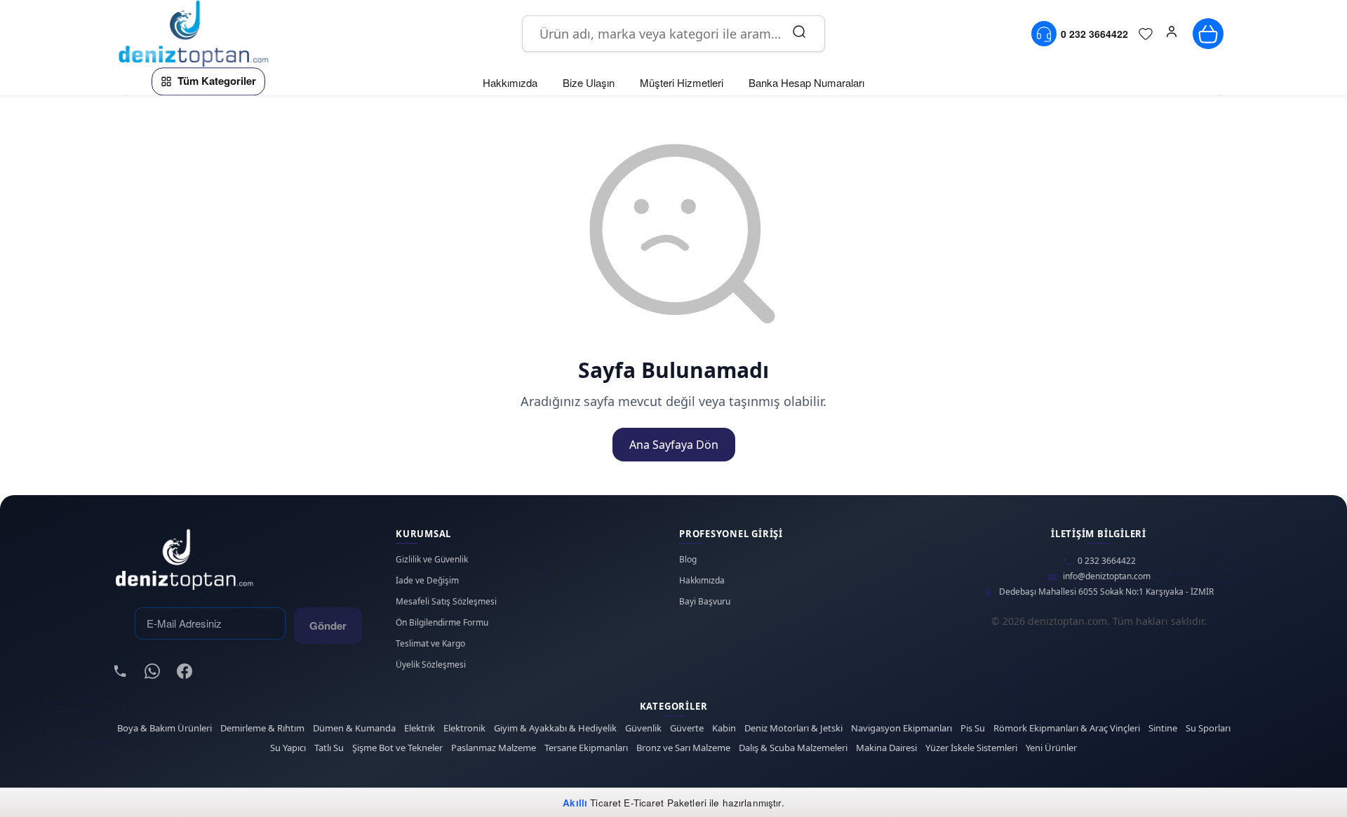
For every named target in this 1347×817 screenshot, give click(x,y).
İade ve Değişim (427, 580)
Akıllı (575, 802)
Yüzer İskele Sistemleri (971, 748)
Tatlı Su (329, 748)
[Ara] (799, 33)
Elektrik (419, 728)
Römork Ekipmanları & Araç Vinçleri (1066, 728)
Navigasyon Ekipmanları (901, 728)
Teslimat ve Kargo (430, 643)
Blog (688, 559)
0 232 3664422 (1107, 561)
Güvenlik (643, 728)
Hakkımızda (702, 580)
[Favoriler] (1145, 33)
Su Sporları (1208, 728)
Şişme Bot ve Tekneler (397, 748)
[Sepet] (1208, 33)
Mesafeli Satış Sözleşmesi (446, 601)
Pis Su (972, 728)
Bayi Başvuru (704, 601)
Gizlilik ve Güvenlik (432, 559)
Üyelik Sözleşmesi (431, 664)
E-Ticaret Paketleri (665, 802)
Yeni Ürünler (1051, 748)
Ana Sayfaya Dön (673, 444)
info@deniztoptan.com (1107, 576)
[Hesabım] (1171, 33)
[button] (1171, 33)
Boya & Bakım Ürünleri (164, 728)
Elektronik (464, 728)
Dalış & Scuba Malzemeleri (793, 748)
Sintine (1162, 728)
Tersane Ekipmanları (586, 748)
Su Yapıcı (288, 748)
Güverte (687, 728)
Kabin (724, 728)
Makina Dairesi (886, 748)
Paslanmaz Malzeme (493, 748)
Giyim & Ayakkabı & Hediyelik (555, 728)
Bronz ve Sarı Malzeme (683, 748)
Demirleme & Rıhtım (262, 728)
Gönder (328, 625)
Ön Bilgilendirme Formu (442, 622)
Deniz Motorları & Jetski (793, 728)
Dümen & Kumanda (354, 728)
